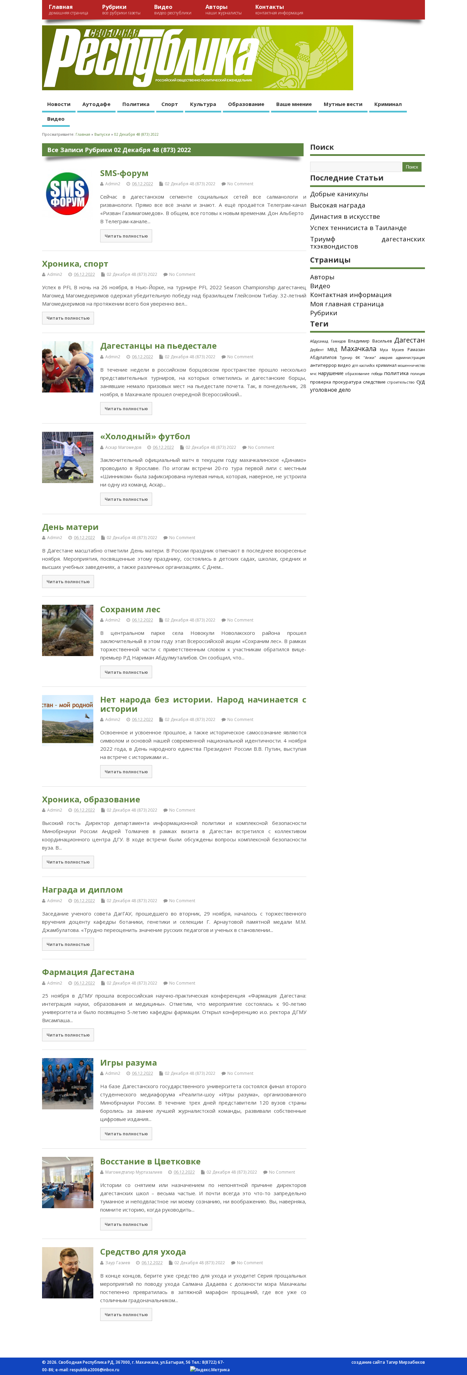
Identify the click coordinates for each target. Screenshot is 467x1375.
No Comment (240, 184)
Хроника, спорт (75, 263)
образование (357, 373)
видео (344, 365)
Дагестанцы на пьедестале (158, 345)
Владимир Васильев (370, 341)
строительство (401, 382)
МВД (332, 349)
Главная (68, 9)
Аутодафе (96, 104)
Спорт (169, 104)
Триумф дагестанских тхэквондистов (367, 243)
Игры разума (128, 1062)
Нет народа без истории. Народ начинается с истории (203, 704)
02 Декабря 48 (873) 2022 (190, 184)
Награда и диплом (82, 889)
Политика (135, 104)
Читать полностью (126, 236)
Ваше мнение (294, 104)
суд (420, 381)
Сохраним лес (130, 609)
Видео (172, 9)
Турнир (346, 357)
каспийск (367, 365)
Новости (58, 104)
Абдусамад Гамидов (328, 341)
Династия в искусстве (345, 216)
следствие (374, 382)
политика (396, 373)
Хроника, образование (91, 799)
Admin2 (112, 184)
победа (377, 373)
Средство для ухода (143, 1251)
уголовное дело (330, 389)
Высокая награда (337, 205)
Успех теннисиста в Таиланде (358, 227)
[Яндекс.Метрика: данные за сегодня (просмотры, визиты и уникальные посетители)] (210, 1370)
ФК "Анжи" (366, 357)
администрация (410, 357)
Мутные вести (343, 104)
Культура (203, 104)
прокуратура (347, 382)
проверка (320, 382)
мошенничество (411, 365)
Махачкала (358, 348)
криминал (386, 365)
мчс (313, 373)
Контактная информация (351, 294)
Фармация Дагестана (88, 971)
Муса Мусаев (392, 349)
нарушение (331, 373)
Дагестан (409, 340)
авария (385, 357)
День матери (70, 526)
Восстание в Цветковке (150, 1161)
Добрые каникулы (339, 193)
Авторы (223, 9)
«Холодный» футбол (145, 436)
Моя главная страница (347, 303)
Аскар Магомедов (123, 447)
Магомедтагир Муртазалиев (133, 1172)
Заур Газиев (117, 1263)
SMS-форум (124, 172)
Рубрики (121, 9)
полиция (417, 373)
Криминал (388, 104)
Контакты (279, 9)
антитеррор (323, 365)
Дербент (317, 349)
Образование (246, 104)
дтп (355, 365)
